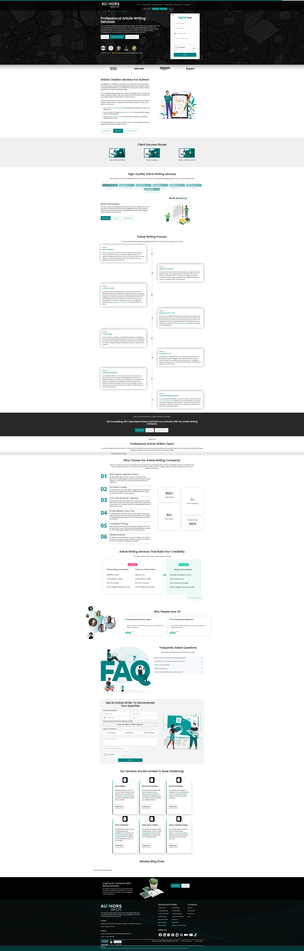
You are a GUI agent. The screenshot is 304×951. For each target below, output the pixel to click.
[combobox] (175, 33)
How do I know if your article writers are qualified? (170, 658)
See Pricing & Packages (194, 598)
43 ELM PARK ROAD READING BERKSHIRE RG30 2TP (118, 934)
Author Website (162, 922)
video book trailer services (151, 832)
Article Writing (162, 925)
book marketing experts (166, 400)
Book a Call (155, 9)
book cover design (122, 302)
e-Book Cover (162, 908)
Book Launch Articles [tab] (194, 185)
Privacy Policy (199, 941)
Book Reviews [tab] (143, 185)
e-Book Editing (176, 910)
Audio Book (175, 919)
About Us (189, 908)
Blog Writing (175, 922)
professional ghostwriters (114, 108)
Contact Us (190, 913)
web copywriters (180, 323)
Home (138, 4)
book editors (126, 796)
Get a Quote (163, 9)
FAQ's (188, 916)
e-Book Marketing (163, 910)
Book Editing (129, 733)
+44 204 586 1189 (109, 936)
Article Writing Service (118, 11)
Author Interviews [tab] (127, 185)
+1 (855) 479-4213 (146, 8)
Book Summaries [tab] (110, 185)
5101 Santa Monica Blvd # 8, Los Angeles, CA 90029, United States (123, 923)
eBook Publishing (149, 733)
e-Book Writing (162, 916)
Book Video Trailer (163, 919)
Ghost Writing (111, 733)
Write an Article (106, 131)
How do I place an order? (162, 665)
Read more (119, 807)
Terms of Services (187, 941)
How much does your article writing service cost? (169, 661)
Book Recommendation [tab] (177, 185)
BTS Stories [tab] (152, 189)
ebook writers (128, 112)
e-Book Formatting (163, 913)
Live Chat (171, 8)
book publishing (120, 835)
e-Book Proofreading (177, 916)
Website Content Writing (179, 925)
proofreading (152, 794)
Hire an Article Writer (117, 37)
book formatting (181, 794)
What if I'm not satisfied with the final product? (168, 672)
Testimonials (191, 910)
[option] (113, 68)
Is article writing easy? (161, 668)
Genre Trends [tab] (160, 185)
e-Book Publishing (177, 913)
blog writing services (115, 117)
